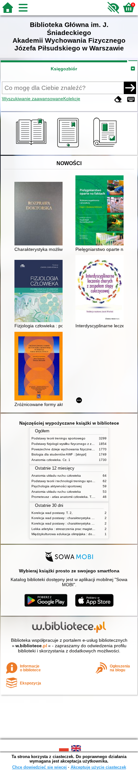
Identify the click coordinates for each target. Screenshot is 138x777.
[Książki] (32, 147)
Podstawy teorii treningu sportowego (58, 438)
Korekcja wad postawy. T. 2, (52, 513)
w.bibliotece (31, 645)
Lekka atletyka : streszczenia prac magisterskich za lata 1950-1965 (81, 529)
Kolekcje (71, 98)
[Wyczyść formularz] (118, 99)
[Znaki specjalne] (131, 99)
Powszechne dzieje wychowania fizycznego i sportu (69, 449)
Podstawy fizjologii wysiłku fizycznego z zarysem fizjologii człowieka (80, 444)
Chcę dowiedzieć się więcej (39, 767)
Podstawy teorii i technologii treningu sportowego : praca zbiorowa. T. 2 (84, 481)
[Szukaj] (130, 88)
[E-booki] (69, 147)
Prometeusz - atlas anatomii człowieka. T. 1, (63, 497)
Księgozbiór (64, 68)
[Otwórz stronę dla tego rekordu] (40, 214)
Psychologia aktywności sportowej (56, 486)
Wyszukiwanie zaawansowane (32, 98)
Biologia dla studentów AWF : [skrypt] (58, 454)
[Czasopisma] (106, 147)
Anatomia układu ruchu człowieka (56, 475)
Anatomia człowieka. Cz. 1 (50, 460)
